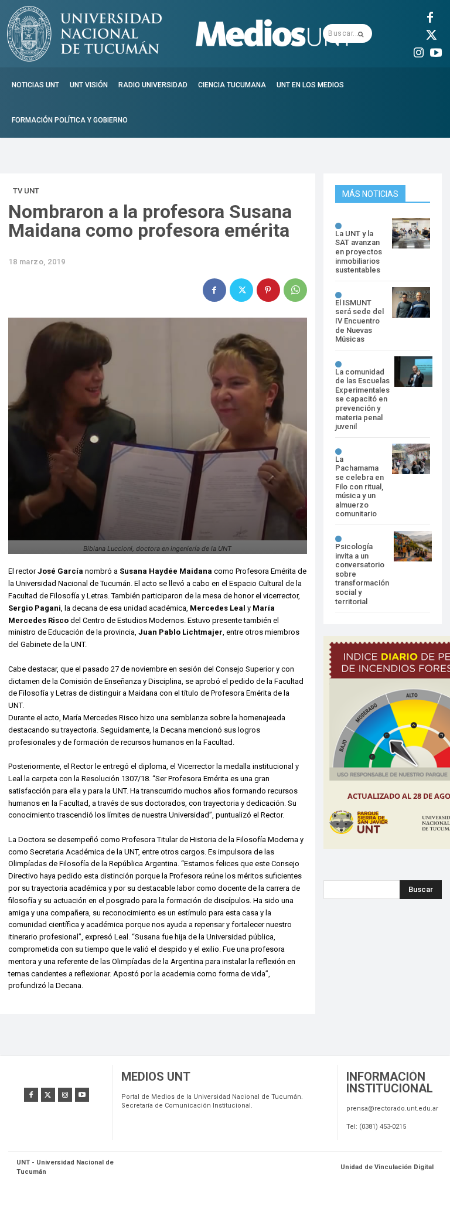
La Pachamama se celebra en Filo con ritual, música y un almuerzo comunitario (359, 487)
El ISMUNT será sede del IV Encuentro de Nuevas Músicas (359, 320)
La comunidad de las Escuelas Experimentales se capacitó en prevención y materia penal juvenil (362, 399)
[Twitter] (430, 33)
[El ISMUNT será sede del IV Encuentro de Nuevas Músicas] (411, 302)
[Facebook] (430, 16)
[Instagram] (418, 51)
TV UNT (26, 190)
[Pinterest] (268, 290)
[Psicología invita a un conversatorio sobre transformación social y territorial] (413, 546)
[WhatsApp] (295, 290)
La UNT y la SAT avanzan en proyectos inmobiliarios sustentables (358, 251)
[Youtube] (436, 51)
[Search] (360, 33)
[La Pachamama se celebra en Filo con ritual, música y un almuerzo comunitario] (411, 459)
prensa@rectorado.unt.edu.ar (392, 1108)
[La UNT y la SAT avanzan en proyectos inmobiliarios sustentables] (411, 233)
